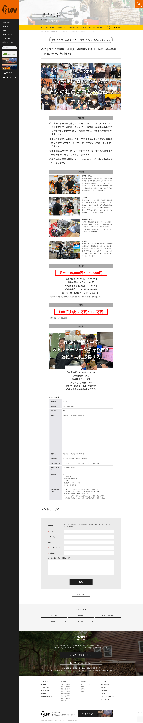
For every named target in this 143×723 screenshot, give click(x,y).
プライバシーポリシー (107, 696)
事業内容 (83, 686)
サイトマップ (105, 699)
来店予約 (63, 700)
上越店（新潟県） (65, 684)
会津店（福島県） (65, 698)
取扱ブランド (45, 690)
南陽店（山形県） (65, 691)
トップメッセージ (85, 684)
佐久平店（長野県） (66, 696)
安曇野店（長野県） (66, 693)
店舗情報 (63, 681)
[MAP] (73, 715)
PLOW (9, 9)
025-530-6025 (73, 668)
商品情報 (5, 26)
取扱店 (4, 30)
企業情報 (44, 693)
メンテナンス (45, 687)
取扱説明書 (104, 690)
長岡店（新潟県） (65, 686)
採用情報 (83, 681)
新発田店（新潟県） (66, 689)
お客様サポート (7, 34)
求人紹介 (83, 691)
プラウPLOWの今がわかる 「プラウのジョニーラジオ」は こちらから (81, 40)
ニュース (103, 681)
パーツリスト (105, 693)
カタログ (103, 687)
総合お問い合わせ (7, 42)
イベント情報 (6, 38)
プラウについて (7, 22)
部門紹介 (83, 689)
